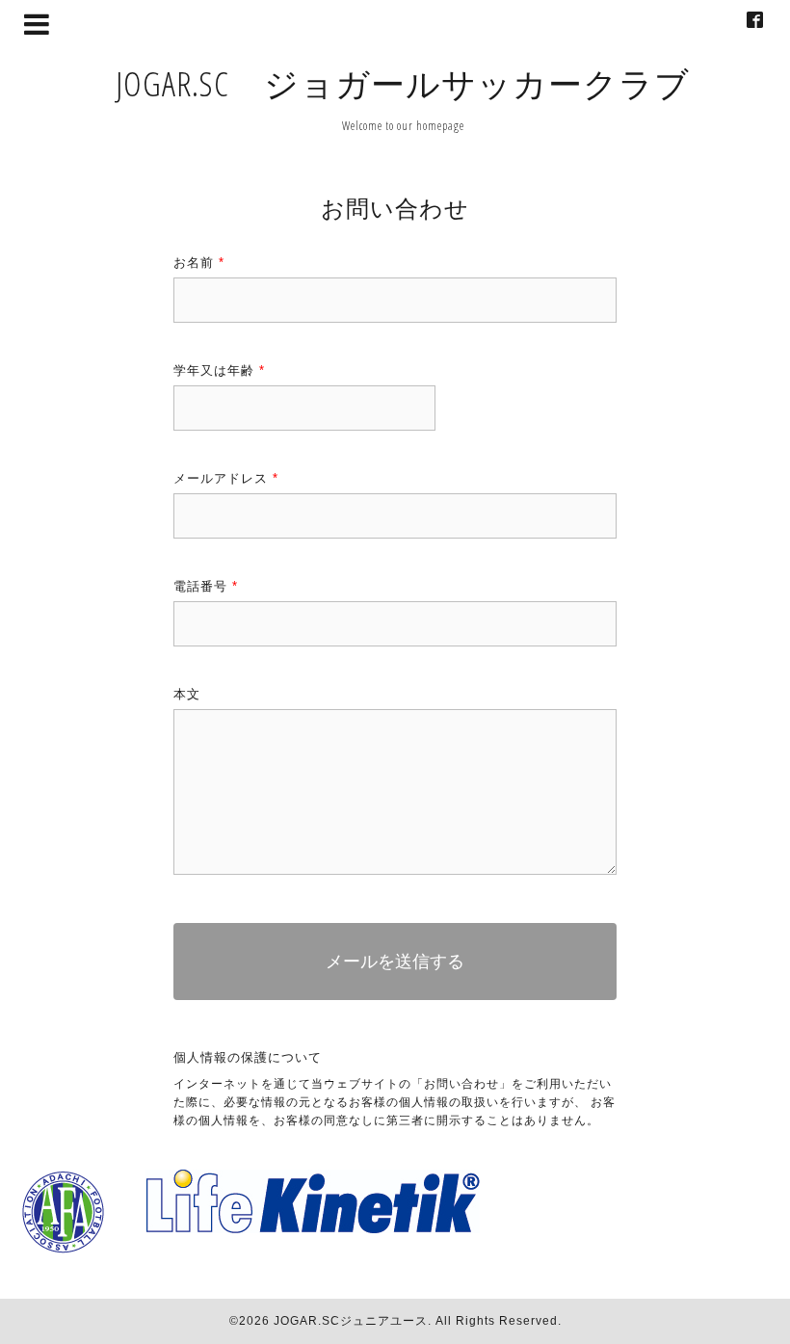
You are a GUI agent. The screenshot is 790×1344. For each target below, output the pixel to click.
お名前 (198, 262)
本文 (186, 694)
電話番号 (205, 586)
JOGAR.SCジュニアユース (351, 1321)
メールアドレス (225, 478)
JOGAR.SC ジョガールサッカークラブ (403, 83)
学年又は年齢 (219, 370)
